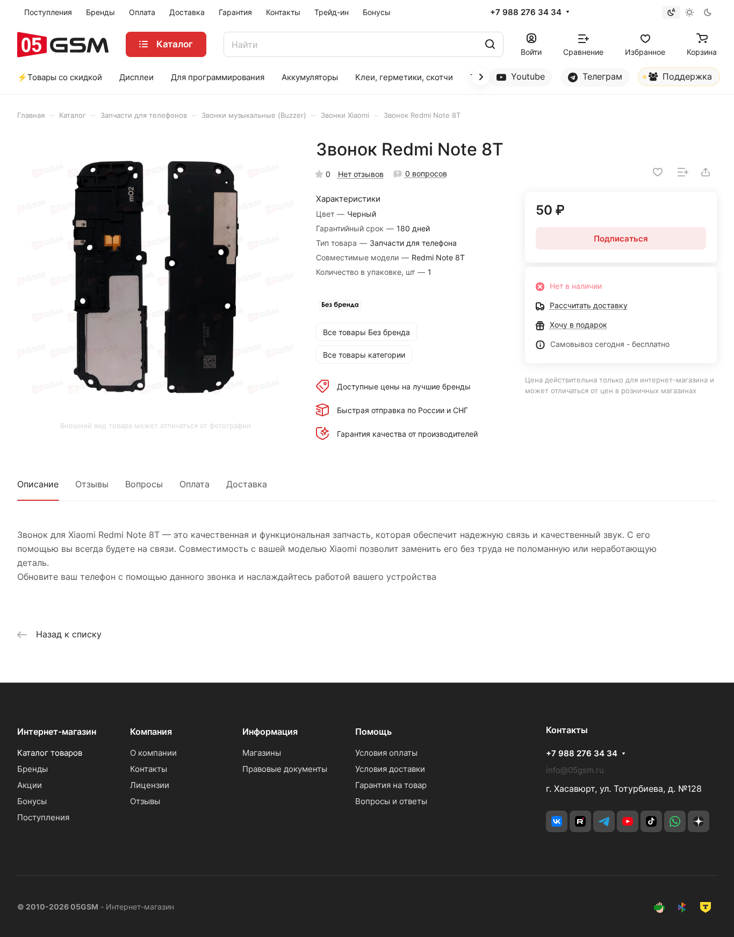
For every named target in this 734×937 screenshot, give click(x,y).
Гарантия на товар (391, 785)
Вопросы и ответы (391, 801)
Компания (151, 731)
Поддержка (686, 76)
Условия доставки (390, 769)
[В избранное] (657, 172)
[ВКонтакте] (556, 821)
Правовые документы (284, 769)
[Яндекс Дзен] (698, 821)
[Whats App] (675, 821)
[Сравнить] (683, 172)
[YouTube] (627, 821)
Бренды (32, 769)
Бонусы (32, 801)
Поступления (43, 817)
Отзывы (92, 484)
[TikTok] (651, 821)
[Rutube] (580, 821)
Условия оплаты (386, 753)
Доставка (246, 484)
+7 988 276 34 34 (526, 12)
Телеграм (601, 76)
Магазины (261, 753)
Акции (29, 785)
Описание (38, 484)
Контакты (148, 769)
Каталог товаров (49, 753)
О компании (153, 753)
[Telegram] (604, 821)
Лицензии (149, 785)
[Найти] (490, 44)
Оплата (194, 484)
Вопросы (144, 484)
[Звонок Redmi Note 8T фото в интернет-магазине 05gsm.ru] (155, 277)
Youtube (526, 76)
